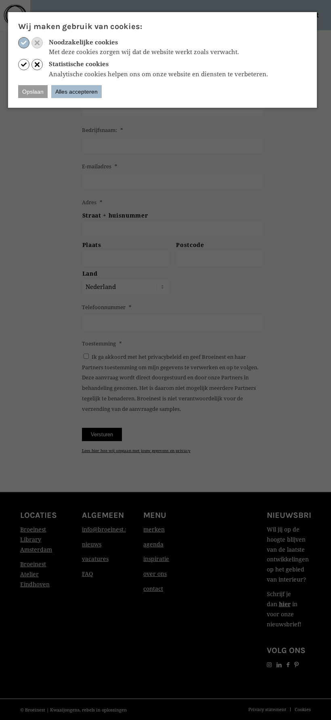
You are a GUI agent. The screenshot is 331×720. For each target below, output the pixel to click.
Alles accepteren (76, 91)
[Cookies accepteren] (23, 42)
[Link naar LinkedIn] (279, 664)
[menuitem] (267, 709)
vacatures (95, 559)
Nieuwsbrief (294, 515)
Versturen (102, 434)
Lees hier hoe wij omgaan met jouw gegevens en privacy (136, 450)
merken (154, 529)
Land (90, 273)
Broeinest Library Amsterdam (36, 539)
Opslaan (33, 91)
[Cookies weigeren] (37, 42)
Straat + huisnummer (115, 215)
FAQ (87, 574)
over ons (155, 574)
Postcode (190, 245)
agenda (153, 544)
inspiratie (156, 559)
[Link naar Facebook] (288, 664)
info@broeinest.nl (106, 529)
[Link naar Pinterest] (296, 664)
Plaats (91, 245)
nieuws (91, 544)
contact (153, 588)
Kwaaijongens (65, 710)
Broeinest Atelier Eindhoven (35, 574)
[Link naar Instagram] (269, 664)
